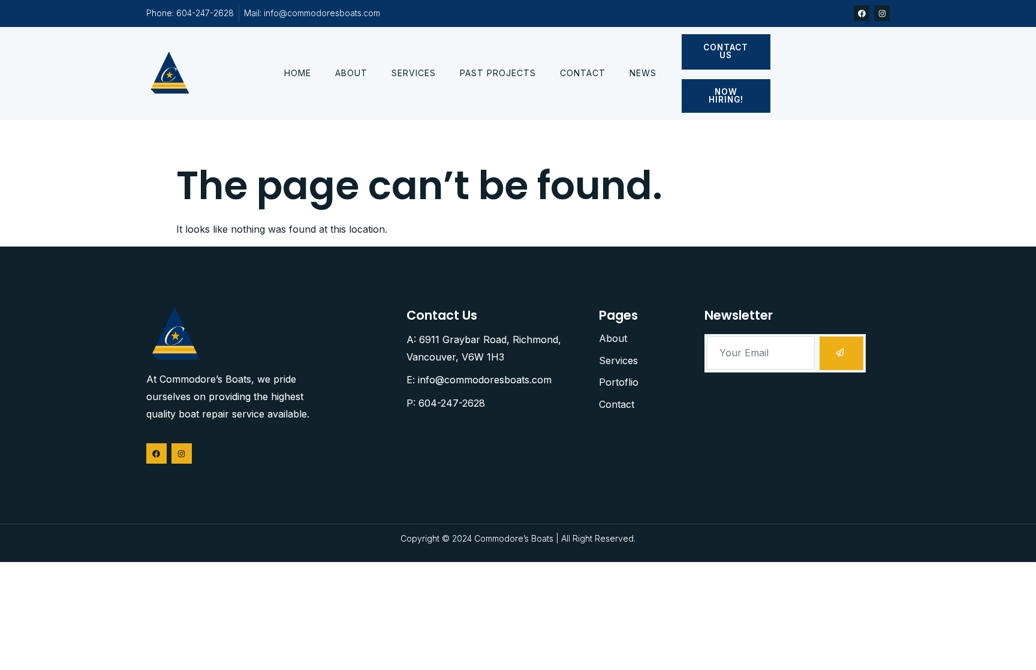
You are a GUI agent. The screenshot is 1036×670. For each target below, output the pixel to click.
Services (413, 73)
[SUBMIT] (841, 353)
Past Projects (498, 73)
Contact (583, 73)
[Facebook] (861, 13)
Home (297, 73)
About (351, 73)
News (643, 73)
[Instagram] (882, 13)
